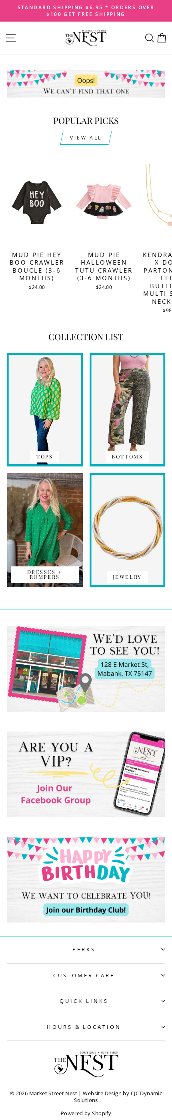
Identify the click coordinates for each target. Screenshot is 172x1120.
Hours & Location (84, 1026)
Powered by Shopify (86, 1113)
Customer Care (84, 975)
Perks (84, 949)
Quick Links (84, 1000)
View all (86, 137)
